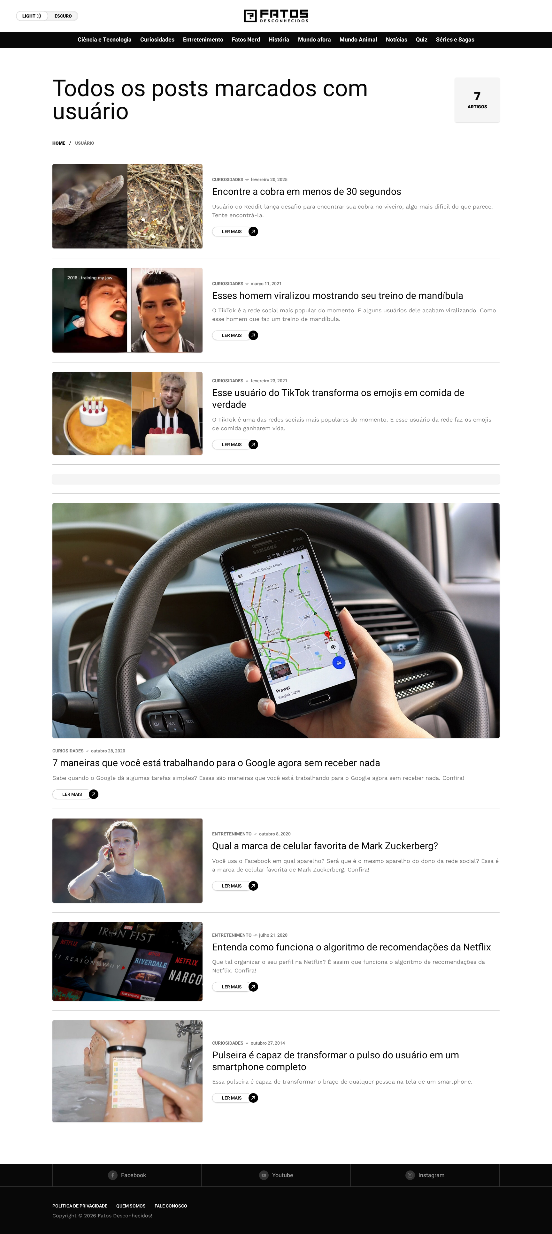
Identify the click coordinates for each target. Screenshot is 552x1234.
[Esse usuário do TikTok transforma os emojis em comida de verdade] (127, 413)
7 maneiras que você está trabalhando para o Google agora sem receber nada (216, 763)
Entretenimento (232, 834)
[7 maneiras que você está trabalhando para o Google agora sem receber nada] (276, 620)
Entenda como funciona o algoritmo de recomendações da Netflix (351, 948)
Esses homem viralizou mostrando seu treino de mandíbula (337, 296)
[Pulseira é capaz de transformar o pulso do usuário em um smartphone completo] (127, 1071)
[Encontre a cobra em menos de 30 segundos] (127, 206)
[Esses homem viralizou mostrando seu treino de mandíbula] (127, 310)
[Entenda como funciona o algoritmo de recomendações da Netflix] (127, 961)
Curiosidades (227, 179)
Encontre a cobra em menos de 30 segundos (306, 192)
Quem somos (131, 1206)
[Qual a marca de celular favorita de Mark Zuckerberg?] (127, 861)
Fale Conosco (171, 1206)
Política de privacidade (79, 1206)
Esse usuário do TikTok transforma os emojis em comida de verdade (338, 399)
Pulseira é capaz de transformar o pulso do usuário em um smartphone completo (335, 1061)
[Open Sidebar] (526, 73)
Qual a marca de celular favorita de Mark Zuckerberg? (325, 846)
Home (58, 143)
